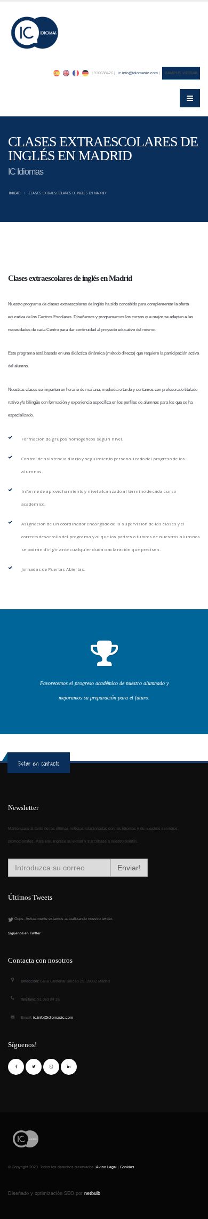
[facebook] (16, 1067)
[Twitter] (34, 1067)
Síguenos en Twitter (24, 933)
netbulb (92, 1193)
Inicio (14, 193)
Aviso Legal (106, 1167)
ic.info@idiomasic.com (138, 72)
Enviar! (129, 867)
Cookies (127, 1167)
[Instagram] (51, 1067)
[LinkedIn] (69, 1067)
